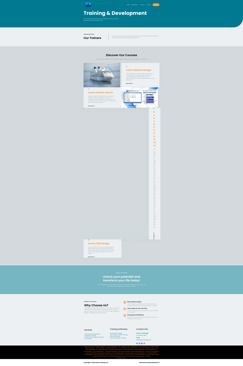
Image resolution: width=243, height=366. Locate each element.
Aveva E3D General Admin (124, 351)
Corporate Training (90, 335)
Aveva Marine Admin (100, 92)
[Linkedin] (139, 343)
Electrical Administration (139, 349)
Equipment (91, 354)
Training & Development (100, 346)
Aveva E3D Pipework (99, 354)
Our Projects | (145, 346)
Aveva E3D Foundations (140, 353)
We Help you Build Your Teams (113, 346)
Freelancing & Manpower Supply (94, 337)
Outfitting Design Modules (111, 347)
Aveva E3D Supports (102, 356)
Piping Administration (103, 349)
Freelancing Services (135, 346)
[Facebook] (137, 343)
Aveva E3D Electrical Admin (104, 353)
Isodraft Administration (128, 349)
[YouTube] (144, 343)
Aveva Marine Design (138, 70)
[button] (138, 5)
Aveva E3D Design (98, 243)
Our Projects (88, 338)
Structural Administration (151, 349)
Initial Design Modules (90, 347)
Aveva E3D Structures (129, 354)
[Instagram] (142, 343)
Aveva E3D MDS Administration (118, 353)
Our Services (134, 4)
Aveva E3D (86, 354)
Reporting (119, 357)
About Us (143, 4)
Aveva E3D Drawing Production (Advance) (135, 356)
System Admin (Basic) (133, 347)
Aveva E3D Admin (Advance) (111, 351)
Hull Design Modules (100, 347)
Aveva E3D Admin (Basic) (98, 351)
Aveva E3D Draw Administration (152, 351)
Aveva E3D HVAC (119, 354)
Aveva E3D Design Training (118, 338)
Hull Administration (93, 349)
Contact (148, 4)
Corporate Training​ (126, 346)
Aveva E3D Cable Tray (109, 354)
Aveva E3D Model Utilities (151, 353)
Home (128, 4)
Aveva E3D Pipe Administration (137, 351)
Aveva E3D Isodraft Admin (91, 353)
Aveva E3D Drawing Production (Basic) (116, 356)
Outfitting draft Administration (115, 349)
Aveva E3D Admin (154, 128)
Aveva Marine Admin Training (119, 335)
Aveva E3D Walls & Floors (140, 354)
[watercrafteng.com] (88, 4)
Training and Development (92, 334)
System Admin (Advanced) (144, 347)
